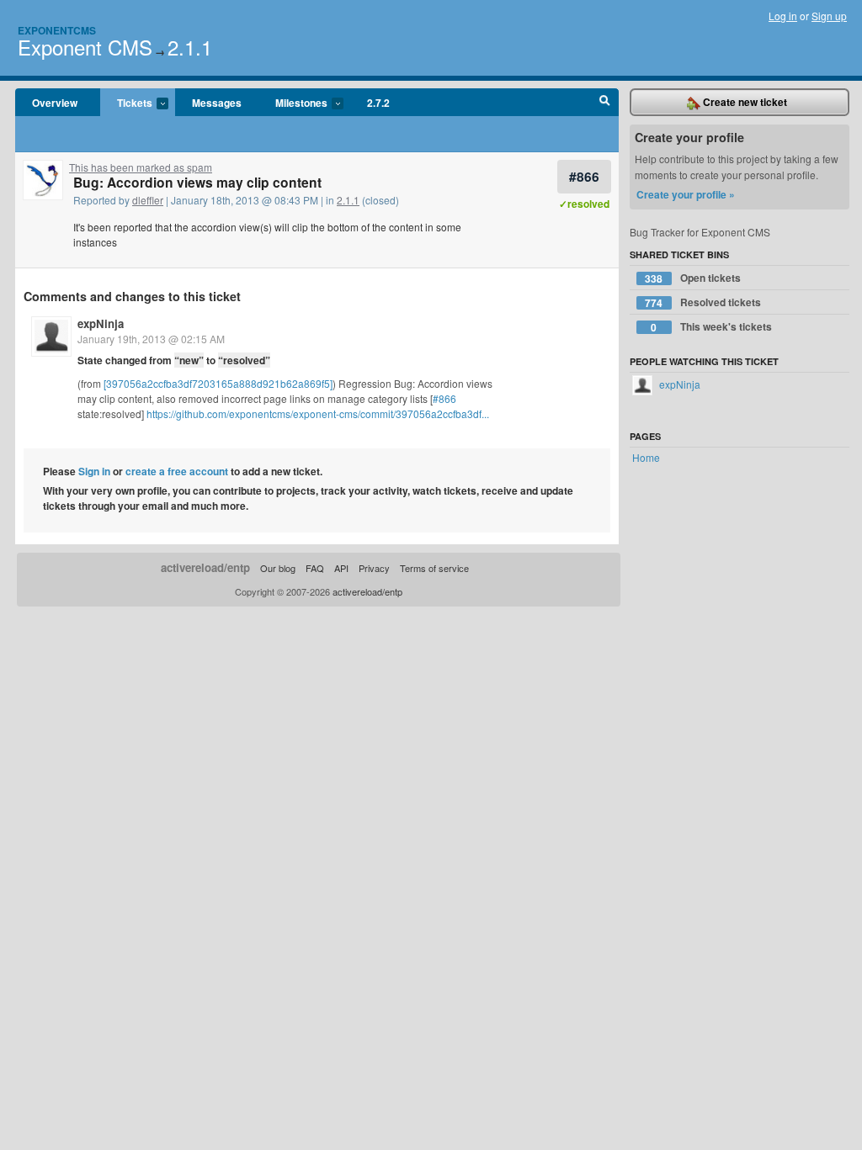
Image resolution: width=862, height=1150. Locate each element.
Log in (783, 15)
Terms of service (434, 568)
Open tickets (693, 278)
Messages (217, 102)
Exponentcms (57, 30)
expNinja (100, 323)
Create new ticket (743, 101)
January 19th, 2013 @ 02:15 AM (151, 338)
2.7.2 (378, 102)
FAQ (315, 568)
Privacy (374, 568)
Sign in (94, 471)
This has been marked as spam (140, 167)
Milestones (292, 103)
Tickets (126, 103)
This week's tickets (711, 327)
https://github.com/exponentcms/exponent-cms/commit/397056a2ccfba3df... (317, 413)
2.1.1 (190, 46)
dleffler (147, 200)
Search (605, 102)
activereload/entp (205, 567)
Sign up (829, 15)
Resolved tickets (703, 302)
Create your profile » (685, 194)
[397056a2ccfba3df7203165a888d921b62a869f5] (218, 383)
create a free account (176, 471)
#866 (584, 176)
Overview (54, 102)
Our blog (277, 568)
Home (646, 457)
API (341, 568)
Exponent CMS (85, 46)
